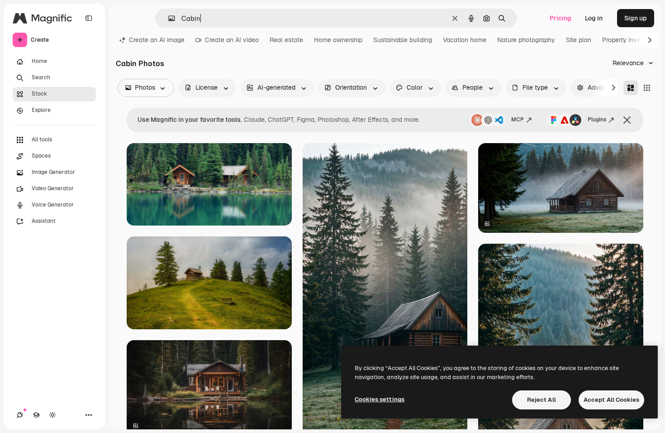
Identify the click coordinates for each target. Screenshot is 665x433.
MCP (517, 119)
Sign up (635, 18)
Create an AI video (232, 40)
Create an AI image (157, 40)
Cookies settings (379, 399)
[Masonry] (630, 88)
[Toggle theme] (52, 415)
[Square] (647, 88)
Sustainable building (402, 40)
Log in (594, 18)
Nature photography (526, 40)
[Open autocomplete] (168, 18)
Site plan (578, 40)
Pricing (560, 18)
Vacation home (464, 40)
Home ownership (338, 40)
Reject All (541, 400)
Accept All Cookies (611, 400)
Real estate (286, 40)
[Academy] (36, 415)
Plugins (597, 119)
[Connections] (20, 415)
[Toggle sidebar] (88, 18)
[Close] (627, 120)
